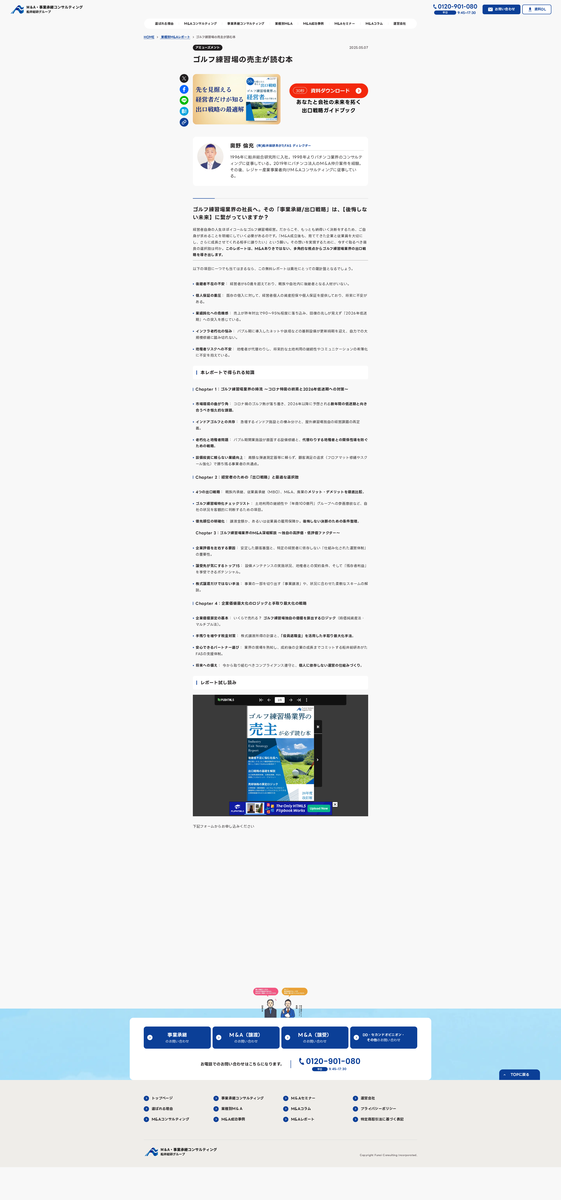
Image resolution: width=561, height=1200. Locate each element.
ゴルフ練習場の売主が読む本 (216, 37)
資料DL (540, 9)
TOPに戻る (520, 1074)
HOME (149, 37)
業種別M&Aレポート (175, 37)
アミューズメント (207, 47)
